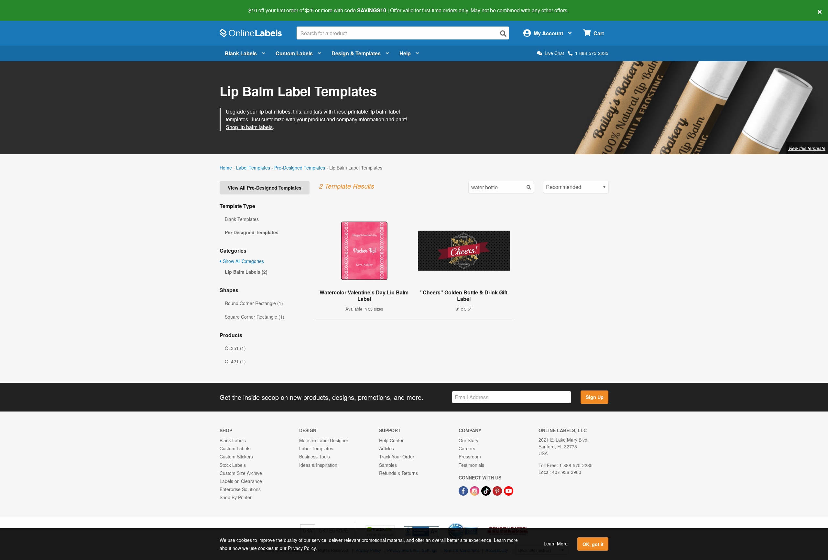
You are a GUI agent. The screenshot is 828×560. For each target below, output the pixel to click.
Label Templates (253, 167)
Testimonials (471, 465)
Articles (386, 448)
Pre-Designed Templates (299, 167)
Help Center (391, 440)
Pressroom (470, 456)
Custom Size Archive (241, 473)
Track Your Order (396, 456)
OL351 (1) (235, 348)
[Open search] (503, 33)
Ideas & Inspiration (318, 465)
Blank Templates (242, 219)
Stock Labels (233, 465)
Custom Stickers (236, 456)
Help (405, 53)
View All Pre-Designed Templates (264, 187)
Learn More (556, 543)
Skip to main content (23, 6)
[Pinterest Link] (498, 490)
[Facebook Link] (464, 490)
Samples (388, 465)
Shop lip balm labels (249, 127)
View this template (806, 148)
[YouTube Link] (508, 490)
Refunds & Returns (398, 473)
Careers (467, 448)
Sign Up (595, 397)
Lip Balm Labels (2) (246, 272)
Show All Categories (243, 261)
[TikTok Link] (486, 490)
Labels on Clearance (241, 481)
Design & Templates (356, 53)
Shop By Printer (236, 497)
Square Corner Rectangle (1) (254, 316)
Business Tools (314, 456)
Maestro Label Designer (323, 440)
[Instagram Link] (475, 490)
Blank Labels (241, 53)
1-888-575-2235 (591, 53)
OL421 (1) (235, 361)
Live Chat (554, 53)
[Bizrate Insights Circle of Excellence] (475, 523)
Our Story (468, 440)
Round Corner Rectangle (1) (254, 303)
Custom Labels (294, 53)
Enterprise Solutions (240, 489)
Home (226, 167)
